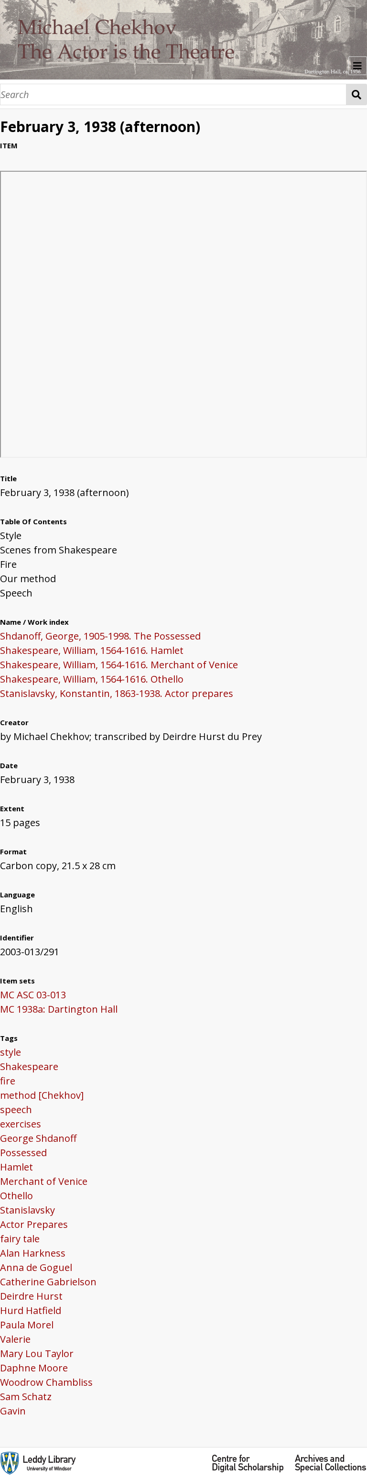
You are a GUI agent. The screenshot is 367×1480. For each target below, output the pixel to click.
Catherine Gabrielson (48, 1281)
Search (356, 94)
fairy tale (20, 1238)
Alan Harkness (32, 1253)
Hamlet (16, 1166)
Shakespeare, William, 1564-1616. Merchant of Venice (119, 664)
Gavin (13, 1410)
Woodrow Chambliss (46, 1382)
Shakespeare (29, 1066)
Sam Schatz (26, 1396)
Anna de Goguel (36, 1267)
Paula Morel (27, 1324)
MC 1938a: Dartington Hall (59, 1009)
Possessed (23, 1152)
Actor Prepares (34, 1224)
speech (16, 1109)
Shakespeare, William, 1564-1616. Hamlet (92, 650)
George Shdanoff (38, 1138)
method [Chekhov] (42, 1095)
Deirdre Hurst (31, 1296)
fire (7, 1080)
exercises (20, 1123)
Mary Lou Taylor (37, 1353)
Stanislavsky (27, 1210)
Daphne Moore (34, 1367)
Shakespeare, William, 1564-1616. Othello (92, 679)
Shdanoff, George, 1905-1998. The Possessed (100, 636)
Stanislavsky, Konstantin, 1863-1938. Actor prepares (116, 693)
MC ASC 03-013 (33, 994)
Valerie (15, 1339)
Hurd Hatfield (30, 1310)
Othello (16, 1195)
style (10, 1052)
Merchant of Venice (43, 1181)
